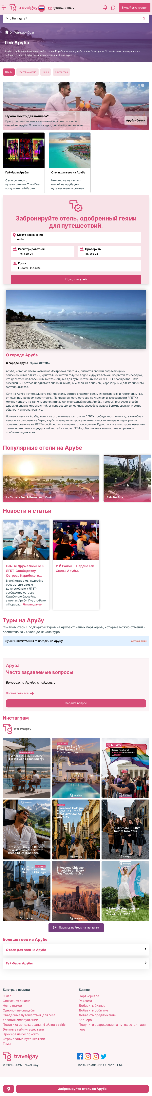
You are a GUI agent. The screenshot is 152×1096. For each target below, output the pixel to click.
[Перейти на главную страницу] (24, 7)
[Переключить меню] (4, 7)
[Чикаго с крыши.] (26, 891)
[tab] (139, 85)
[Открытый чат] (113, 7)
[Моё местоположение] (8, 1089)
